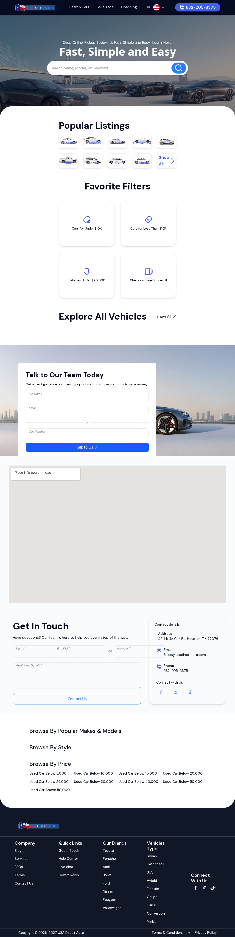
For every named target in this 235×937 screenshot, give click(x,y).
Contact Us (77, 698)
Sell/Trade (105, 7)
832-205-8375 (201, 7)
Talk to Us (84, 447)
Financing (129, 7)
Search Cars (79, 7)
